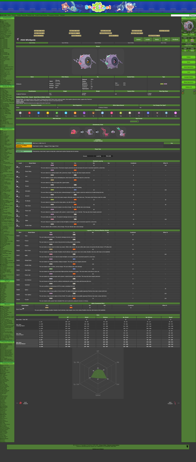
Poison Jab (28, 210)
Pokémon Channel (4, 237)
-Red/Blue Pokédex (4, 22)
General (138, 39)
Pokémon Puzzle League (5, 257)
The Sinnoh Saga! (4, 96)
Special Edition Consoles (5, 269)
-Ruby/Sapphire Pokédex (5, 24)
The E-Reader (3, 245)
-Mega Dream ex (3, 418)
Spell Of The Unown (4, 310)
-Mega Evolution (3, 381)
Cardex (1, 55)
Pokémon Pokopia (4, 136)
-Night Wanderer (3, 431)
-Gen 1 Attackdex (4, 39)
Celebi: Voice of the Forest (6, 312)
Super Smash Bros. (4, 263)
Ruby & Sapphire (3, 231)
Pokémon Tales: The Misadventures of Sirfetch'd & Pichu (6, 123)
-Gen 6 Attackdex (4, 44)
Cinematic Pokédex (4, 56)
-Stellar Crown (3, 388)
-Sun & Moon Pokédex (5, 29)
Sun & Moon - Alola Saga (5, 99)
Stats (166, 39)
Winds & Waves (3, 131)
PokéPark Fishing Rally (5, 244)
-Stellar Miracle (3, 430)
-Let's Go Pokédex (4, 30)
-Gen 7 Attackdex (4, 45)
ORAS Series (3, 301)
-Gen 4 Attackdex (4, 42)
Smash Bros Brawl (4, 228)
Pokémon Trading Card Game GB (7, 262)
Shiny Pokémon (3, 107)
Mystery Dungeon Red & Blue (6, 241)
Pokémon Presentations (5, 74)
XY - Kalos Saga (3, 98)
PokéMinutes (3, 116)
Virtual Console (3, 268)
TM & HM (108, 156)
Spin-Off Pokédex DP (4, 53)
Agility (26, 220)
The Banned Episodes (4, 106)
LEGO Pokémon (3, 75)
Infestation (27, 191)
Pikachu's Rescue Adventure (6, 344)
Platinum (2, 211)
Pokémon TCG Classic (5, 372)
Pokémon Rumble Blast (5, 202)
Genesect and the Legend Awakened (5, 328)
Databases (7, 18)
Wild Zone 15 (42, 143)
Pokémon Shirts (3, 76)
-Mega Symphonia (4, 421)
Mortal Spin (28, 166)
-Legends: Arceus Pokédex (6, 33)
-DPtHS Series (3, 402)
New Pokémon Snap (4, 157)
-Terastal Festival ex (4, 427)
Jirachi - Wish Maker (4, 314)
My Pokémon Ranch (4, 227)
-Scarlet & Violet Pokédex (5, 35)
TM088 (18, 289)
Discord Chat (3, 79)
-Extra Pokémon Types (5, 367)
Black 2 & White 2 (4, 194)
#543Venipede (25, 403)
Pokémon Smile (3, 155)
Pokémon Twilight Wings (5, 110)
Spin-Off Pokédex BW (4, 54)
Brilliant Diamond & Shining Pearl (7, 148)
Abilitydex (2, 51)
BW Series (2, 298)
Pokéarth (62, 15)
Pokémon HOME (3, 150)
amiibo (1, 273)
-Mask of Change (3, 432)
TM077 (18, 275)
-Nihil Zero (2, 417)
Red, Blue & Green (4, 255)
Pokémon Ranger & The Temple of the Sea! (7, 318)
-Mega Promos (3, 408)
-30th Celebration (3, 375)
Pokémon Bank (3, 175)
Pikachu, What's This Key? (6, 359)
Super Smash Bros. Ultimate (6, 171)
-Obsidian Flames (4, 395)
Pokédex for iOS (3, 208)
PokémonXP (2, 67)
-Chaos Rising (3, 377)
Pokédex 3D (2, 203)
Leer (26, 176)
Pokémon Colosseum (4, 234)
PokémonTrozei (3, 242)
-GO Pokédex (3, 34)
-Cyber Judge (3, 435)
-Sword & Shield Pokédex (5, 31)
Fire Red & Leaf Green (5, 232)
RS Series (2, 292)
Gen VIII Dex (65, 42)
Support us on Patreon (98, 448)
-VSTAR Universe (4, 436)
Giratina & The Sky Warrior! (6, 320)
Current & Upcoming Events (6, 80)
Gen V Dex (163, 42)
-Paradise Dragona (4, 429)
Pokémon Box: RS (4, 238)
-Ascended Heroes (4, 379)
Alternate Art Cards (4, 370)
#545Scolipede (170, 403)
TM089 (18, 294)
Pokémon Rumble (4, 215)
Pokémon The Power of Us (6, 335)
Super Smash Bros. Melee (5, 253)
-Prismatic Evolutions (4, 386)
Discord (24, 15)
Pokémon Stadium (4, 261)
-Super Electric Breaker (5, 428)
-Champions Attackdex (5, 48)
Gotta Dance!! (3, 348)
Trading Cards (7, 363)
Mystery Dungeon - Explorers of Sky (7, 222)
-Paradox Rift (3, 393)
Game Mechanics (4, 57)
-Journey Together (4, 385)
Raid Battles (2, 371)
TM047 (18, 255)
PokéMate (2, 246)
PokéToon (2, 114)
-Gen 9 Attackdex (4, 47)
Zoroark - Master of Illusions (6, 322)
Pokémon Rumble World (5, 182)
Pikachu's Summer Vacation (6, 343)
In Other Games (3, 267)
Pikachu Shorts (7, 342)
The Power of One (4, 309)
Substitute (27, 284)
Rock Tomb (28, 250)
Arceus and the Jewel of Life (6, 321)
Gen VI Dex (131, 42)
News (1, 19)
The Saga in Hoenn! (4, 94)
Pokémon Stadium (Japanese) (6, 260)
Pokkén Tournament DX (5, 168)
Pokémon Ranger (3, 240)
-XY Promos (2, 412)
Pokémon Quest (3, 170)
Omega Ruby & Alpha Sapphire (6, 174)
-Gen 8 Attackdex (4, 46)
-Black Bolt (2, 382)
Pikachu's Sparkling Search (6, 355)
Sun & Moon (2, 161)
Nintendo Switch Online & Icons (7, 274)
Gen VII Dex (98, 42)
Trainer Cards (3, 368)
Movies (7, 304)
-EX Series (2, 403)
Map (172, 143)
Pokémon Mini (3, 252)
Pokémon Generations (4, 109)
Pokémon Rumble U (4, 197)
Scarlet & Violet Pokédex (41, 15)
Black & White (3, 193)
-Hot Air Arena (3, 425)
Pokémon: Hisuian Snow (5, 112)
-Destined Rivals (3, 384)
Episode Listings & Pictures (6, 88)
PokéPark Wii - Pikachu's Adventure (5, 219)
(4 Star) (48, 146)
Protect (27, 186)
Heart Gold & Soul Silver (5, 212)
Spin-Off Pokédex (4, 52)
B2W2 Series (3, 299)
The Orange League (4, 92)
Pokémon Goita (3, 277)
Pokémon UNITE (3, 142)
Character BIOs (3, 284)
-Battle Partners (3, 426)
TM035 (18, 245)
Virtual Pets (2, 272)
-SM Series (2, 399)
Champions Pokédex (54, 15)
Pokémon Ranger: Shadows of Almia (6, 224)
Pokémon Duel (3, 189)
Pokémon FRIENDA (4, 279)
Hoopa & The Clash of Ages (6, 331)
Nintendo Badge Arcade (5, 191)
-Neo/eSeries (3, 404)
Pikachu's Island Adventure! (6, 352)
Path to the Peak (3, 115)
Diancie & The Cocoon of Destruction (5, 330)
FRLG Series (3, 293)
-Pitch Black (2, 376)
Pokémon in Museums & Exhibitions (5, 70)
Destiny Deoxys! (3, 315)
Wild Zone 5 (36, 143)
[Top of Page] (187, 446)
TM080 (18, 280)
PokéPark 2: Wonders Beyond (6, 201)
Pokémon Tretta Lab (4, 196)
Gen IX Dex (32, 42)
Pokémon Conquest (4, 200)
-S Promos (2, 440)
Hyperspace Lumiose (38, 146)
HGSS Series (3, 297)
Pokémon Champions (4, 135)
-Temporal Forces (4, 391)
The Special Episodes (4, 105)
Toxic (26, 215)
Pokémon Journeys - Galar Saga (7, 100)
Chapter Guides (3, 287)
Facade (27, 299)
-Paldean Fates (3, 392)
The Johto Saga (3, 93)
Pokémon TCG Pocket (5, 145)
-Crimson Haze (3, 433)
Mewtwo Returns (3, 311)
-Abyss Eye (2, 415)
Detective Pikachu (4, 169)
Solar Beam (28, 270)
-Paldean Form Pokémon (5, 84)
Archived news (3, 20)
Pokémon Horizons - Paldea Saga (7, 103)
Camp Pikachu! (3, 347)
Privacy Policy (102, 445)
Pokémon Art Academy (5, 178)
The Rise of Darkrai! (4, 319)
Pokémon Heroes (3, 313)
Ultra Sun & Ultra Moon (5, 162)
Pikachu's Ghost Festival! (5, 351)
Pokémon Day (3, 72)
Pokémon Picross (4, 186)
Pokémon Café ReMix (4, 140)
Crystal (1, 249)
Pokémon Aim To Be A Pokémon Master (7, 102)
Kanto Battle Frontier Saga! (6, 95)
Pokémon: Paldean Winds (5, 113)
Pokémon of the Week (5, 59)
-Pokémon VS (3, 437)
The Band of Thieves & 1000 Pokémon (6, 180)
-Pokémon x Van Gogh (5, 71)
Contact (19, 15)
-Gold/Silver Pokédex (4, 23)
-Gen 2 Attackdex (4, 40)
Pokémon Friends (4, 137)
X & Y (1, 173)
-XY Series (2, 400)
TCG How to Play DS (4, 207)
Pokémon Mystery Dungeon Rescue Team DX (6, 154)
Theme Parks (3, 77)
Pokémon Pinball (3, 259)
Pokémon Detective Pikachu (6, 339)
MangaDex (2, 283)
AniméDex (2, 89)
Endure (26, 245)
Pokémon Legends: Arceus (6, 149)
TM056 (18, 265)
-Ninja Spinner (3, 416)
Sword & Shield (3, 147)
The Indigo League (4, 91)
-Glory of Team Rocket (5, 424)
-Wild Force (2, 434)
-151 (1, 394)
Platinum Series (3, 296)
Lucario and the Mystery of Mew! (7, 316)
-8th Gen (2, 62)
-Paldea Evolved (3, 396)
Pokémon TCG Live (4, 159)
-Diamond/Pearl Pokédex (5, 25)
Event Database (3, 81)
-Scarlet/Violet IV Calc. (5, 58)
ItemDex (2, 49)
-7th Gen (2, 63)
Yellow (1, 256)
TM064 (18, 270)
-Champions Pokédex (4, 37)
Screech (27, 196)
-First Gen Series (3, 405)
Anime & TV (7, 86)
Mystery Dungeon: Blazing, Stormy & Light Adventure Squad (7, 217)
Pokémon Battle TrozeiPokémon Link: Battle (7, 177)
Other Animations (3, 119)
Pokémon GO (3, 139)
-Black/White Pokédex (4, 26)
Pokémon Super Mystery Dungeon (5, 184)
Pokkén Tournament (4, 188)
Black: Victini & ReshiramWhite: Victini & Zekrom (7, 324)
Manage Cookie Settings (113, 445)
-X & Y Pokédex (3, 28)
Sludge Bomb (28, 260)
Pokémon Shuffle (3, 181)
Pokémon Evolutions (4, 111)
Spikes (26, 289)
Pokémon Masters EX (4, 141)
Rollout (26, 181)
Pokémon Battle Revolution (6, 220)
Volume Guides (3, 288)
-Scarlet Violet (3, 397)
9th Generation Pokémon (5, 82)
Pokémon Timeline (4, 64)
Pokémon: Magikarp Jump (5, 166)
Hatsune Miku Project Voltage (6, 68)
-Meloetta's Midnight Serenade (6, 326)
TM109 (18, 299)
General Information (4, 282)
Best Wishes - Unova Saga (6, 97)
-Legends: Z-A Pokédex (5, 36)
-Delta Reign (2, 374)
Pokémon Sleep (3, 143)
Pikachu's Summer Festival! (6, 349)
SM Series (2, 302)
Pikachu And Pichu (4, 345)
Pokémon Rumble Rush (5, 167)
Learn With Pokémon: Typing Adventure (6, 206)
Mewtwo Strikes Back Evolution (7, 336)
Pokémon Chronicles (4, 104)
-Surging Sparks (3, 387)
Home (9, 15)
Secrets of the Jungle (4, 337)
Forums (14, 15)
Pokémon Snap (3, 258)
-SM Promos (2, 411)
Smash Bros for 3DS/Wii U (6, 190)
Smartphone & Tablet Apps (5, 271)
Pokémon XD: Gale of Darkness (7, 235)
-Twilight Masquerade (4, 390)
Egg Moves (175, 39)
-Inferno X (2, 419)
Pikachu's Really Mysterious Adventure (6, 357)
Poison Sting (28, 171)
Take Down (28, 205)
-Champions (2, 60)
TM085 (18, 284)
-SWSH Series (3, 398)
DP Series (2, 295)
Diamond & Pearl (3, 210)
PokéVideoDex (3, 117)
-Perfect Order (3, 378)
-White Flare (2, 383)
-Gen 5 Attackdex (4, 43)
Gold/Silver (2, 248)
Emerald (2, 233)
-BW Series (2, 401)
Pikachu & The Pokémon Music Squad (6, 361)
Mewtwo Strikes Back (4, 308)
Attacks (157, 39)
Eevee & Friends (3, 358)
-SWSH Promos (3, 410)
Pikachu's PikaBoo (4, 346)
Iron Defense (28, 280)
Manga (7, 281)
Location (148, 39)
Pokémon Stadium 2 (4, 250)
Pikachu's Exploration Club (5, 353)
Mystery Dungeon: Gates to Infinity (6, 199)
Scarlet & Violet (3, 133)
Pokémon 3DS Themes (5, 270)
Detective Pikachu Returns (6, 144)
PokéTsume (2, 126)
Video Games (7, 129)
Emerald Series (3, 294)
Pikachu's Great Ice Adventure (6, 354)
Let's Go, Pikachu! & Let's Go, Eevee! (6, 164)
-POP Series (2, 413)
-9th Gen (2, 61)
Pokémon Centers (4, 65)
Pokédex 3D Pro (3, 204)
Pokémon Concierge (4, 121)
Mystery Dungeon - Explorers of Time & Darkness (7, 226)
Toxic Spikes (28, 294)
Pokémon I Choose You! (5, 334)
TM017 (18, 240)
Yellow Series (3, 290)
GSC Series (2, 291)
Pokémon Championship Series (6, 66)
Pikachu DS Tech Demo (5, 243)
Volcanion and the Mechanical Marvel (6, 333)
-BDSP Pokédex (3, 32)
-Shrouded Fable (3, 389)
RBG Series (2, 289)
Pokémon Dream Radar (5, 195)
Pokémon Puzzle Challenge (6, 251)
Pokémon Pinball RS (4, 239)
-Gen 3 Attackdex (4, 41)
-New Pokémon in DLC (5, 83)
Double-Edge (28, 225)
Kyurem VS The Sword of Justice (7, 325)
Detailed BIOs (3, 286)
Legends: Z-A (3, 134)
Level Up (98, 156)
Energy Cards (3, 369)
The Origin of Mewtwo (4, 307)
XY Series (2, 300)
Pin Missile (27, 200)
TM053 (18, 260)
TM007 (18, 235)
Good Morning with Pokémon (6, 118)
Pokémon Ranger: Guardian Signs (6, 214)
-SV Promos (2, 409)
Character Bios (3, 90)
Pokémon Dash (3, 236)
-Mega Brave (3, 420)
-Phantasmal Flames (4, 380)
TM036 (18, 250)
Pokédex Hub (30, 15)
